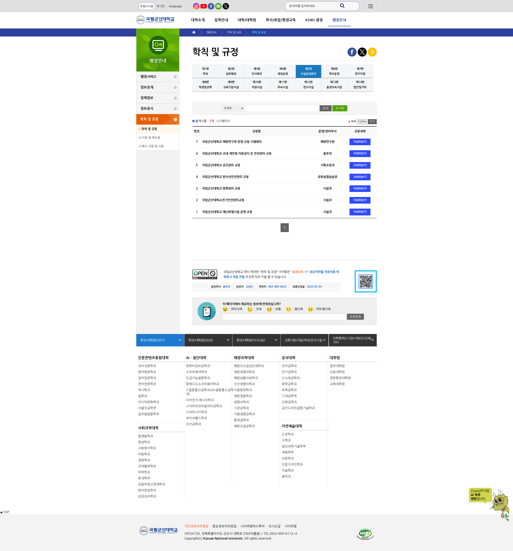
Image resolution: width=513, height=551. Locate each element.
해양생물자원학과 (246, 378)
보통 (278, 309)
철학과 (142, 396)
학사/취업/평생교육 (281, 20)
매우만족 (236, 309)
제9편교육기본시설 (231, 84)
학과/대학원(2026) (200, 340)
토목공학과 (289, 390)
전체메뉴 (370, 6)
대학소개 (198, 20)
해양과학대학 (244, 358)
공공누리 (297, 271)
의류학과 (288, 458)
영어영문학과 (147, 371)
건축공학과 (289, 402)
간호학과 (288, 434)
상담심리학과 (147, 496)
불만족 (299, 309)
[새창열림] (196, 6)
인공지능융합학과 (198, 378)
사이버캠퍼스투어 (252, 526)
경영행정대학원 (340, 378)
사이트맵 (291, 526)
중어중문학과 (147, 384)
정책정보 (146, 98)
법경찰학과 (145, 436)
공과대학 (288, 358)
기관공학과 (241, 408)
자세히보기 (360, 141)
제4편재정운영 (283, 71)
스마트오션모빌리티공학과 (204, 406)
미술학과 (288, 470)
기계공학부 (289, 396)
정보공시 (146, 108)
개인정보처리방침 (196, 526)
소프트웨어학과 (196, 371)
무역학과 (144, 472)
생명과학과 (241, 402)
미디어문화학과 (148, 402)
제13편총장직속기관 (334, 84)
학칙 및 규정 (149, 119)
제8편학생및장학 (205, 84)
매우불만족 (324, 309)
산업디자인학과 (292, 464)
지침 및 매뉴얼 (151, 137)
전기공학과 (289, 371)
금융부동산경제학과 (151, 484)
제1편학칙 (205, 71)
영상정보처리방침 (224, 526)
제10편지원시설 (257, 84)
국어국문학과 (147, 365)
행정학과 (144, 442)
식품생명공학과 (244, 414)
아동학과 (144, 454)
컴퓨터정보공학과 (198, 365)
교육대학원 (337, 384)
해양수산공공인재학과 (249, 365)
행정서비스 (148, 76)
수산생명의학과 (244, 384)
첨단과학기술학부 (294, 446)
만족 (259, 309)
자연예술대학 (292, 426)
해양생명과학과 (244, 371)
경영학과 (144, 460)
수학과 (286, 440)
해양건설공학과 (244, 426)
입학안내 (221, 20)
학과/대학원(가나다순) (250, 340)
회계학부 (144, 478)
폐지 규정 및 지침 (153, 146)
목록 (353, 121)
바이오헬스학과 (196, 418)
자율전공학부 (147, 408)
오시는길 (275, 526)
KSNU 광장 (314, 20)
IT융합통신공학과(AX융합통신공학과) (210, 392)
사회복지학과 (147, 448)
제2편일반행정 (231, 71)
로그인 (161, 6)
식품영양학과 (243, 390)
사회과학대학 (148, 428)
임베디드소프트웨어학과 (202, 384)
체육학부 (288, 452)
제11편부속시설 (283, 84)
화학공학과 (289, 384)
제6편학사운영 (334, 71)
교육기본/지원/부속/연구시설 (303, 340)
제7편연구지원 (360, 71)
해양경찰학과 (243, 396)
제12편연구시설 (308, 84)
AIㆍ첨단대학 (196, 358)
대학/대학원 (247, 20)
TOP (4, 512)
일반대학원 (337, 365)
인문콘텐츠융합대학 (153, 358)
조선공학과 (193, 424)
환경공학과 (241, 420)
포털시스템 (146, 6)
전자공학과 (289, 365)
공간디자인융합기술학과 (298, 408)
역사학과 (144, 390)
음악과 (286, 476)
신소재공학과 (291, 378)
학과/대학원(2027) (152, 340)
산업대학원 (337, 371)
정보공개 (146, 87)
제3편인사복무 (257, 71)
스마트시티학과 (196, 412)
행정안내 (339, 20)
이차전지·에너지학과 (200, 400)
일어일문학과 (147, 378)
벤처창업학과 (147, 490)
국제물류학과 (147, 466)
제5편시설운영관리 (308, 71)
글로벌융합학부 (148, 414)
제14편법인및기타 (360, 84)
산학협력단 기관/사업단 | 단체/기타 (352, 340)
